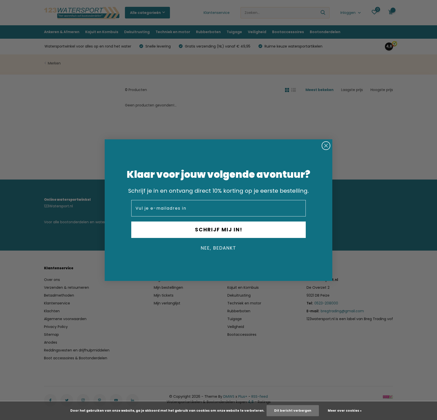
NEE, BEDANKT (218, 248)
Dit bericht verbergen (292, 410)
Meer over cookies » (345, 410)
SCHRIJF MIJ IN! (218, 229)
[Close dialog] (326, 145)
